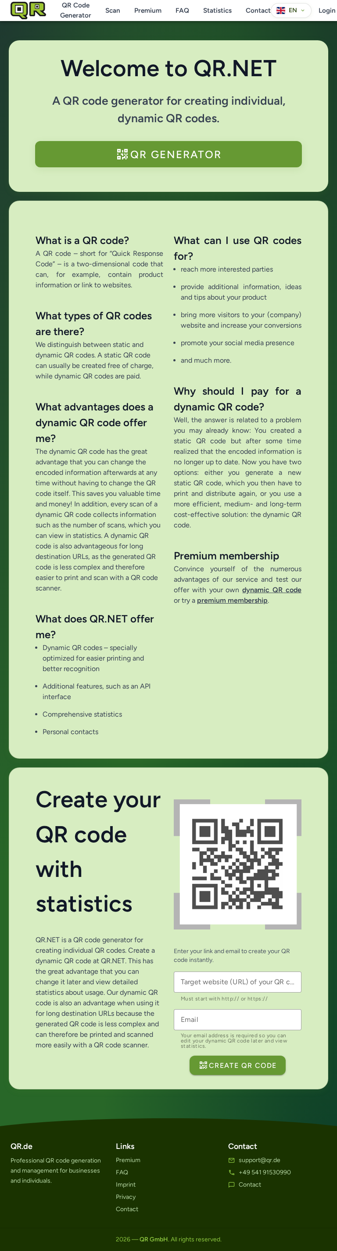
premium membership (232, 600)
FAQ (182, 10)
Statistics (217, 10)
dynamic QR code (271, 590)
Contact (258, 10)
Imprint (126, 1184)
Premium (147, 10)
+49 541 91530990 (265, 1172)
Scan (112, 10)
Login (327, 10)
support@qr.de (259, 1160)
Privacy (126, 1197)
